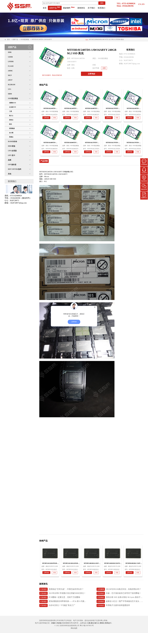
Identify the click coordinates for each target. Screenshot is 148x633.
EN (143, 4)
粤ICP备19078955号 (87, 625)
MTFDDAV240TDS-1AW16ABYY (42, 39)
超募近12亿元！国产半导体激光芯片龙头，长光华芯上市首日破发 (120, 601)
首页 (44, 8)
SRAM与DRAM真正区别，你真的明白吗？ (119, 589)
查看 (104, 68)
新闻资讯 (81, 8)
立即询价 (91, 74)
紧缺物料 (66, 8)
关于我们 (91, 8)
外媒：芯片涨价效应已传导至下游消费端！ (119, 593)
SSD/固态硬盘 (24, 39)
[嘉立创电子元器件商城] (19, 6)
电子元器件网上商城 (100, 620)
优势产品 (53, 8)
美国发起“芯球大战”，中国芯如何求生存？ (62, 589)
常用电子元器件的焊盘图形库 (113, 605)
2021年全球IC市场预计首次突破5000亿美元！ (63, 593)
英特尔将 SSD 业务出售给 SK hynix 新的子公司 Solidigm (120, 597)
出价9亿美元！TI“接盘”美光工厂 (57, 605)
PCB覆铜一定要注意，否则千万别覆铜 (60, 597)
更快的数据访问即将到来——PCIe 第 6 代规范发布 (63, 601)
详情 (54, 117)
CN (139, 4)
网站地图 (74, 628)
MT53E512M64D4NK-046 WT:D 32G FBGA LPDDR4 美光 (106, 39)
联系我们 (101, 8)
